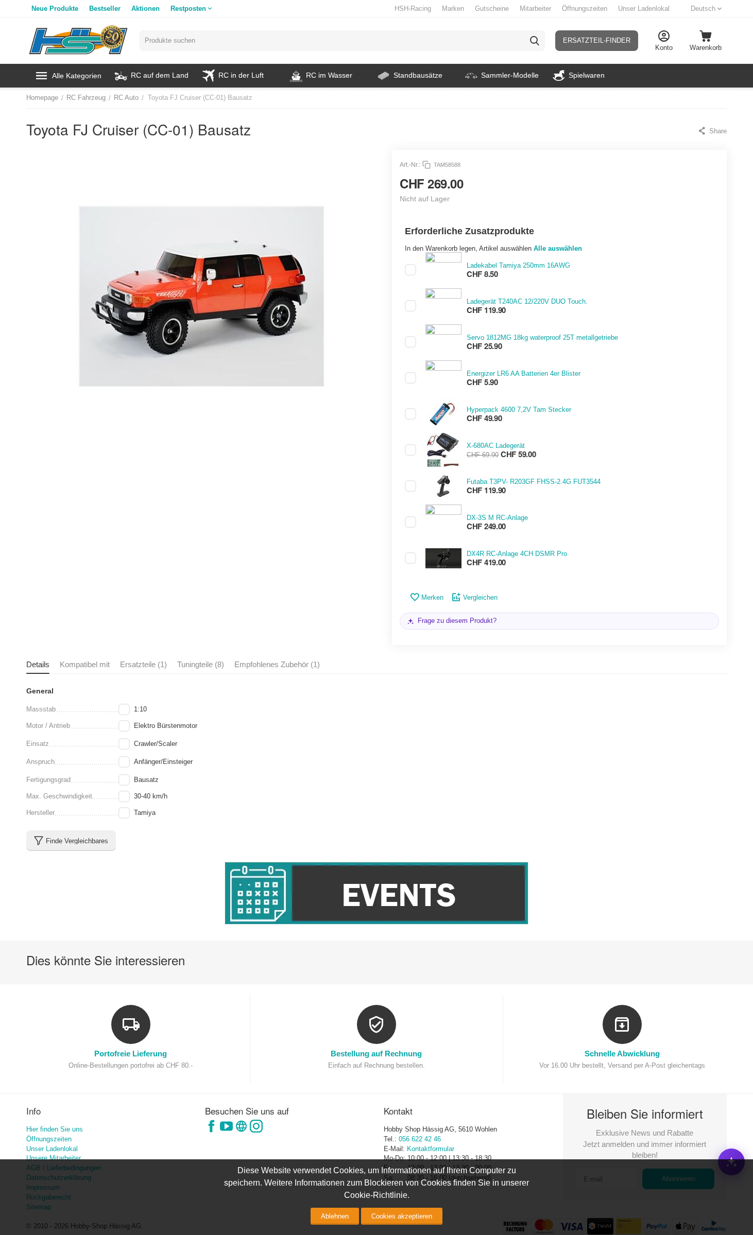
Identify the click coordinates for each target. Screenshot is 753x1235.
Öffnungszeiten (584, 8)
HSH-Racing (413, 8)
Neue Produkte (54, 8)
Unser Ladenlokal (644, 8)
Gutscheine (492, 8)
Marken (453, 8)
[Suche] (534, 40)
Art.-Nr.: (410, 164)
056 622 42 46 (420, 1139)
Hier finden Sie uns (54, 1129)
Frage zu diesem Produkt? (457, 620)
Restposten (188, 8)
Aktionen (145, 8)
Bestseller (105, 8)
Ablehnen (335, 1216)
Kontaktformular (430, 1149)
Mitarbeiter (535, 8)
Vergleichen (480, 597)
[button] (712, 130)
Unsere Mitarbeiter (53, 1158)
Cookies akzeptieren (401, 1216)
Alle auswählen (558, 248)
